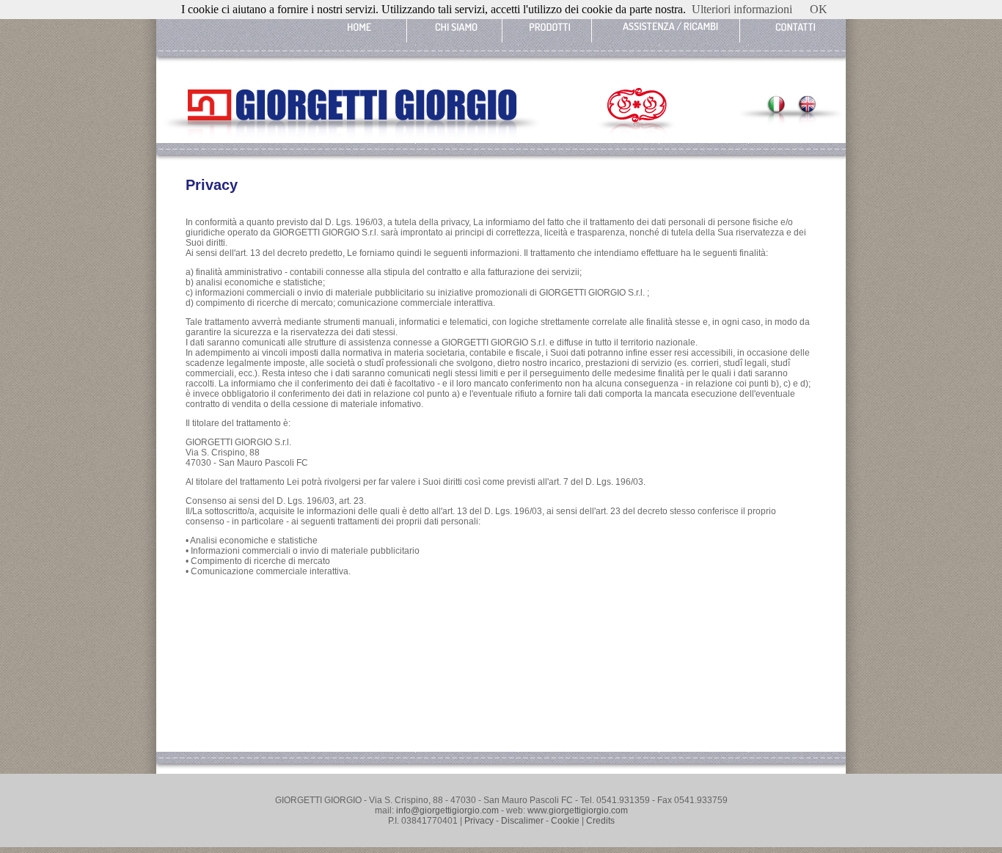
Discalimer (522, 821)
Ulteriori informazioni (742, 9)
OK (818, 9)
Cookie (565, 821)
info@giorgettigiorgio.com (446, 810)
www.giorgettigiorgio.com (576, 810)
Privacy (479, 821)
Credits (600, 821)
